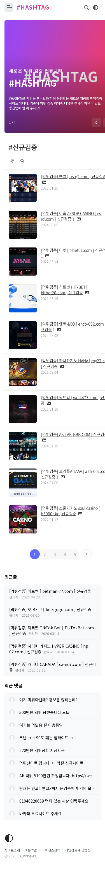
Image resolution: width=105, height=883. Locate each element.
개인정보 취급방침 (77, 850)
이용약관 (31, 850)
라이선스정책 (51, 850)
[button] (96, 122)
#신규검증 (23, 147)
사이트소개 (12, 850)
